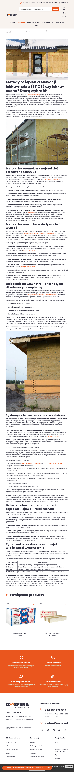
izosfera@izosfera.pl (60, 3)
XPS (53, 22)
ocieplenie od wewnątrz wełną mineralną (41, 295)
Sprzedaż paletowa (12, 749)
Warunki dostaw (11, 742)
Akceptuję (69, 766)
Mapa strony (34, 753)
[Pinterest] (59, 730)
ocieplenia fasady (54, 436)
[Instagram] (65, 730)
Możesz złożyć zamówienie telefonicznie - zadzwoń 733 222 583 (28, 767)
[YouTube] (54, 730)
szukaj (55, 9)
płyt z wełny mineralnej (52, 179)
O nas (8, 753)
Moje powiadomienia (61, 755)
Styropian (46, 22)
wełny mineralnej (29, 250)
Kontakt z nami (10, 757)
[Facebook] (42, 730)
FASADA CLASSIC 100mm (20, 633)
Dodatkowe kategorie (37, 757)
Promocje (21, 22)
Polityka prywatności (36, 746)
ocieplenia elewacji (33, 95)
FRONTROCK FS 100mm (53, 633)
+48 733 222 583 (45, 3)
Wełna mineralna (33, 22)
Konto (56, 742)
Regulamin (33, 742)
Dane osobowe (59, 746)
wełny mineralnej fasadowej (31, 464)
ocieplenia (31, 212)
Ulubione (57, 758)
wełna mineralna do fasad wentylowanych (39, 233)
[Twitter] (48, 730)
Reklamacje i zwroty (12, 746)
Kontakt (37, 26)
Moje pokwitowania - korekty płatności (61, 750)
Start (12, 22)
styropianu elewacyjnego (54, 464)
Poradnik (60, 22)
